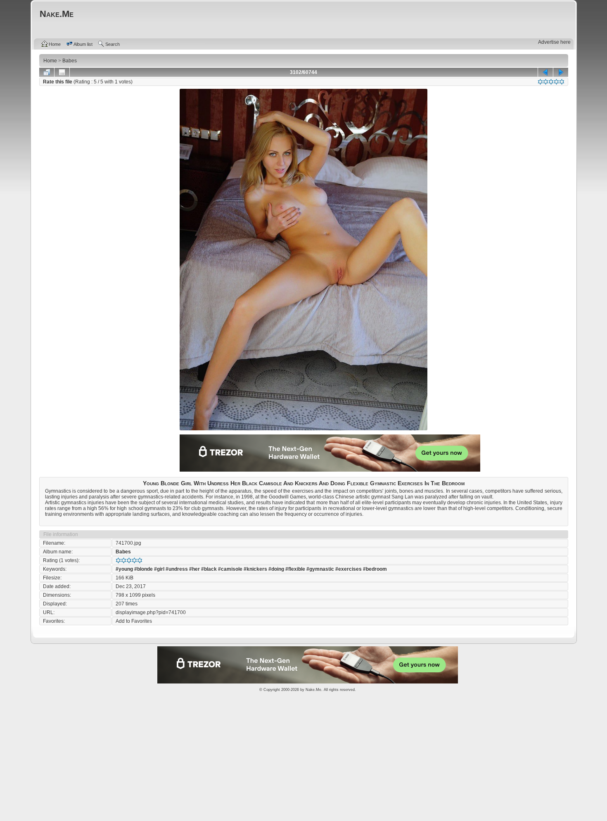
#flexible (295, 569)
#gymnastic (320, 569)
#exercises (348, 569)
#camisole (230, 569)
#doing (276, 569)
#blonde (143, 569)
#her (194, 569)
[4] (556, 82)
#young (124, 569)
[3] (551, 82)
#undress (177, 569)
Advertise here (554, 42)
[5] (561, 82)
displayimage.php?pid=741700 (151, 612)
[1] (540, 82)
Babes (123, 552)
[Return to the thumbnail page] (46, 72)
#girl (159, 569)
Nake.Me (313, 690)
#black (209, 569)
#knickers (255, 569)
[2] (545, 82)
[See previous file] (545, 72)
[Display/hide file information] (62, 72)
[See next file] (560, 72)
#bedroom (375, 569)
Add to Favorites (134, 621)
